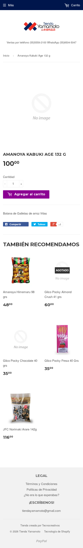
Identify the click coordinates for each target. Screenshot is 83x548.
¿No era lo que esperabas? (41, 495)
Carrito (75, 5)
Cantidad (9, 177)
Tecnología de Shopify (57, 531)
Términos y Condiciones (41, 484)
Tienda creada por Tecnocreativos (40, 525)
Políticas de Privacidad (42, 489)
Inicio (6, 55)
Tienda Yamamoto (29, 531)
